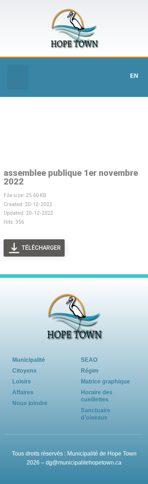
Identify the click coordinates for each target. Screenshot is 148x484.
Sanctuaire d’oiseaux (95, 414)
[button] (17, 77)
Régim (89, 371)
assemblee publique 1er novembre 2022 (71, 177)
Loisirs (21, 381)
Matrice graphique (105, 381)
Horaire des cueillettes (96, 396)
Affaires (22, 392)
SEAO (89, 360)
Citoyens (24, 371)
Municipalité (28, 360)
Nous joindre (29, 403)
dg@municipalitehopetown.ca (83, 462)
